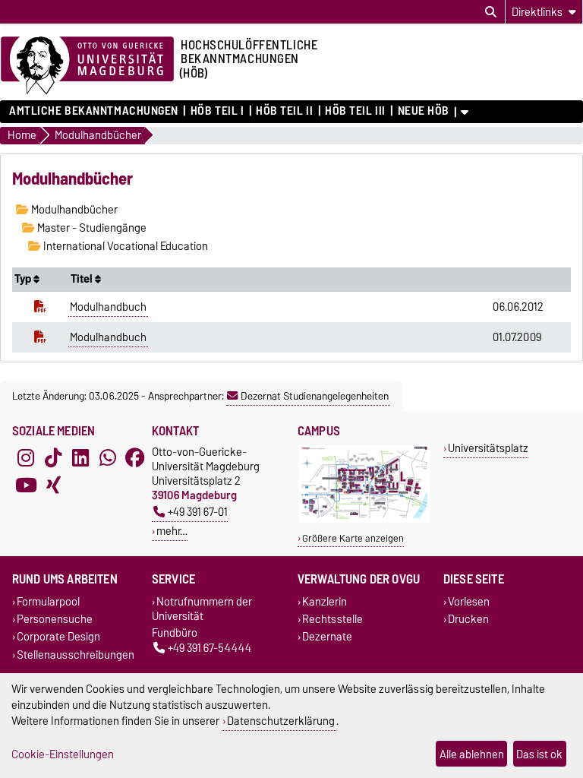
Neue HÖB (423, 111)
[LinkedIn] (80, 458)
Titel (83, 279)
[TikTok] (53, 458)
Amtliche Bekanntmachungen (93, 111)
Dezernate (327, 637)
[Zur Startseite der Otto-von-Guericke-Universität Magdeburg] (87, 66)
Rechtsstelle (332, 619)
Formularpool (48, 601)
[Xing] (53, 485)
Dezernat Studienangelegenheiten (315, 396)
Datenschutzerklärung (281, 720)
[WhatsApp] (107, 458)
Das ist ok (539, 754)
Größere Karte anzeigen (353, 538)
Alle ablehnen (472, 754)
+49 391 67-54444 (209, 648)
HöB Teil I (217, 111)
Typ (23, 279)
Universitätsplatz (488, 447)
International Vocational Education (124, 246)
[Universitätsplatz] (364, 519)
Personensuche (55, 619)
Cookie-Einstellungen (62, 754)
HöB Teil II (284, 111)
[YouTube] (25, 485)
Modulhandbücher (73, 210)
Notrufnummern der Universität (202, 609)
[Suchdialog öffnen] (491, 12)
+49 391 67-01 (198, 511)
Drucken (468, 619)
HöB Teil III (355, 111)
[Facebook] (135, 458)
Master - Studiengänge (91, 228)
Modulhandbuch (108, 307)
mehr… (172, 530)
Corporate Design (58, 637)
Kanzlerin (324, 601)
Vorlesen (469, 601)
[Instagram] (25, 458)
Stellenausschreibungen (75, 654)
